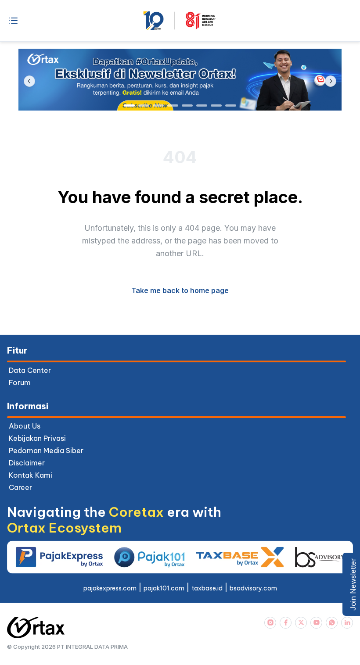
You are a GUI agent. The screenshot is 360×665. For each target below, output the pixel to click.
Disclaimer (27, 462)
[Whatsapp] (332, 623)
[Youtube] (316, 623)
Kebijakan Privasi (37, 438)
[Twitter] (301, 623)
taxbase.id (207, 588)
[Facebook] (286, 623)
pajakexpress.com (110, 588)
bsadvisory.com (253, 588)
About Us (24, 426)
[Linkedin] (347, 623)
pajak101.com (164, 588)
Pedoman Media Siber (46, 450)
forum (20, 382)
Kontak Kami (30, 475)
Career (20, 487)
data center (30, 370)
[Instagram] (270, 623)
